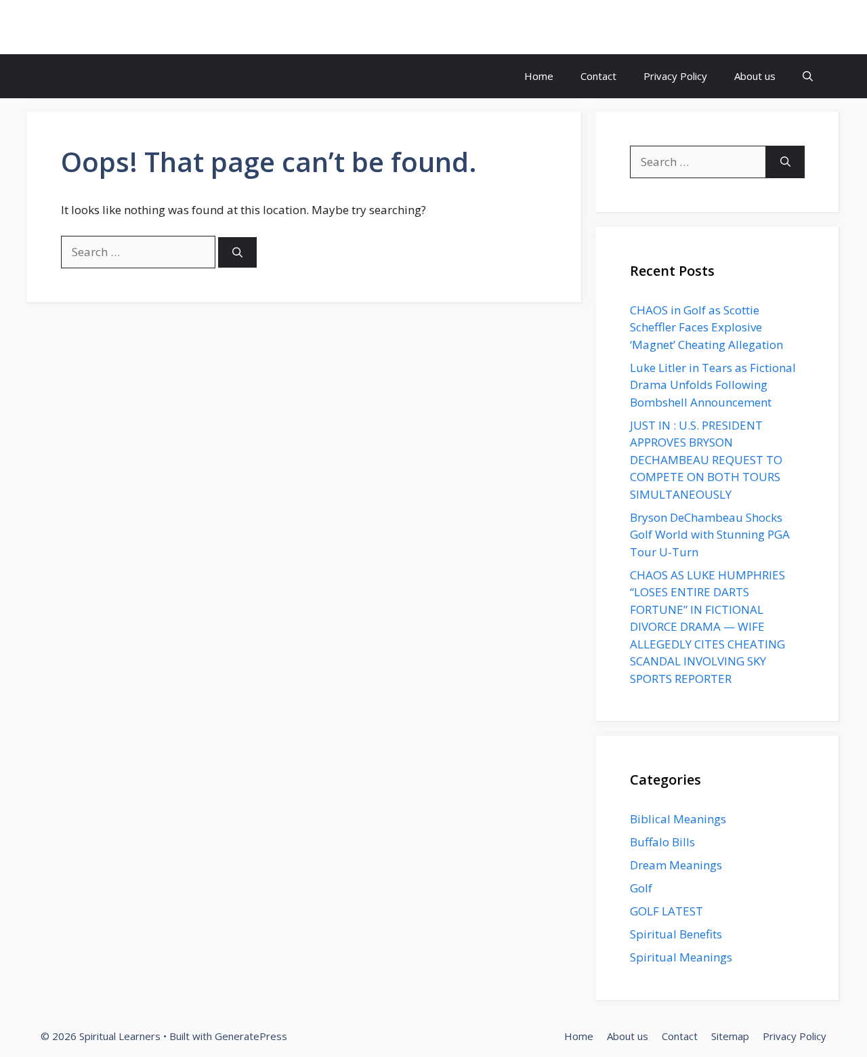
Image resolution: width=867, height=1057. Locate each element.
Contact (598, 76)
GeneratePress (251, 1036)
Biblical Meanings (678, 819)
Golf (641, 888)
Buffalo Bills (662, 842)
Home (538, 76)
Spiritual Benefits (676, 934)
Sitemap (730, 1036)
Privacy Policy (675, 76)
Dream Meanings (676, 865)
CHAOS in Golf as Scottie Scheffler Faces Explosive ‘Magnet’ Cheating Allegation (706, 327)
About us (755, 76)
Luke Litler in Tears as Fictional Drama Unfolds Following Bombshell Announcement (713, 385)
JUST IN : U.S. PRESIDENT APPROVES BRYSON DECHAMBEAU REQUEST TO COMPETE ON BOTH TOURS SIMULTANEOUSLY (706, 459)
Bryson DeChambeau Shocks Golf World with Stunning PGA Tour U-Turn (710, 535)
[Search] (237, 252)
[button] (807, 76)
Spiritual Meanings (681, 957)
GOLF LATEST (666, 911)
